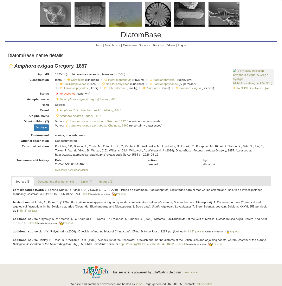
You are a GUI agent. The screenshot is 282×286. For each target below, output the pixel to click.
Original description (35, 140)
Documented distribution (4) (56, 181)
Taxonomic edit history (33, 160)
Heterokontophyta (120, 79)
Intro (99, 45)
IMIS (23, 210)
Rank (45, 104)
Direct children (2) (36, 121)
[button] (11, 65)
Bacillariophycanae (165, 84)
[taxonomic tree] (64, 170)
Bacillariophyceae (75, 84)
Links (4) (86, 181)
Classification (39, 79)
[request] (121, 194)
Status (44, 93)
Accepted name (38, 99)
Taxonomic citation (35, 146)
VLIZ (139, 284)
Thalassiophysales (76, 88)
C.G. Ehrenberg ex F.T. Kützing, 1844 (90, 110)
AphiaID (43, 74)
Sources (144, 45)
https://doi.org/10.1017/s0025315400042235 (148, 244)
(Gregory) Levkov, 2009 (88, 99)
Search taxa (112, 45)
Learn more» (191, 272)
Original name (39, 115)
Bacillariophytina (164, 79)
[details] (86, 194)
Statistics (158, 45)
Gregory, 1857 (80, 115)
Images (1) (106, 181)
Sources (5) (23, 181)
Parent (44, 110)
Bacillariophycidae (117, 84)
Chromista (77, 79)
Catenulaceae (117, 88)
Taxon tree (130, 45)
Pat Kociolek (204, 284)
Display (40, 127)
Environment (40, 135)
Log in (182, 45)
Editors (170, 45)
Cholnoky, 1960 (99, 125)
